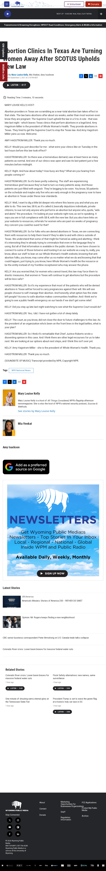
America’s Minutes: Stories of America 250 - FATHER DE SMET (52, 600)
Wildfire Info (3, 71)
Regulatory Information (66, 818)
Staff (63, 812)
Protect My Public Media (89, 809)
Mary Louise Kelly (19, 74)
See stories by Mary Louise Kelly (36, 411)
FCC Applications (89, 803)
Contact (42, 809)
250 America (28, 597)
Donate (95, 4)
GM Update (3, 50)
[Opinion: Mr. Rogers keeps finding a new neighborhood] (12, 622)
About (42, 803)
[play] (7, 13)
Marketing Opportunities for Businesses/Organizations (70, 804)
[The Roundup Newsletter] (53, 530)
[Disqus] (53, 755)
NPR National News (21, 370)
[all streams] (102, 13)
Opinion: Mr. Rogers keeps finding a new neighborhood (48, 617)
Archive (85, 816)
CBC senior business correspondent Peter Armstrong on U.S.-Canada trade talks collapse (46, 637)
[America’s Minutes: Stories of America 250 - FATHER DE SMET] (12, 602)
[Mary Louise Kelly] (9, 397)
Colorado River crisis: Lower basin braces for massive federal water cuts (38, 649)
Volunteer (75, 4)
